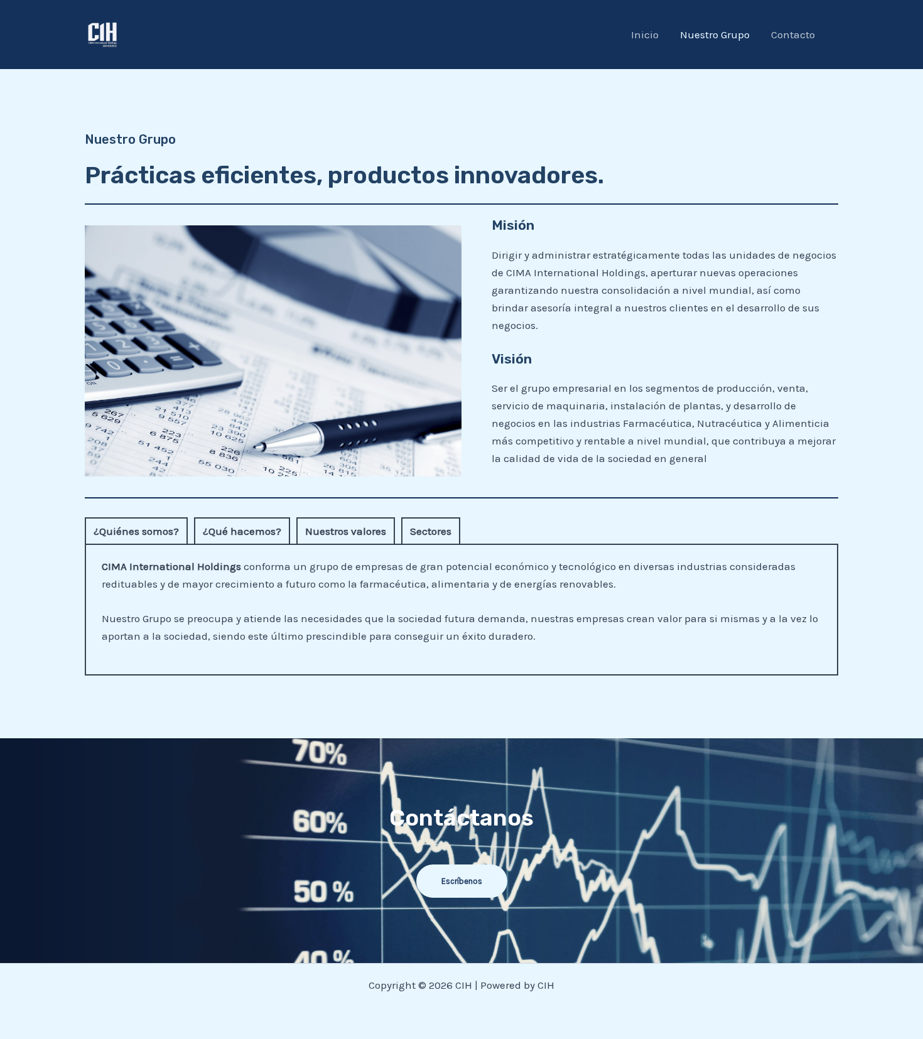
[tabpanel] (461, 610)
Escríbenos (461, 881)
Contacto (793, 34)
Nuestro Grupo (715, 34)
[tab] (136, 531)
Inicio (645, 34)
